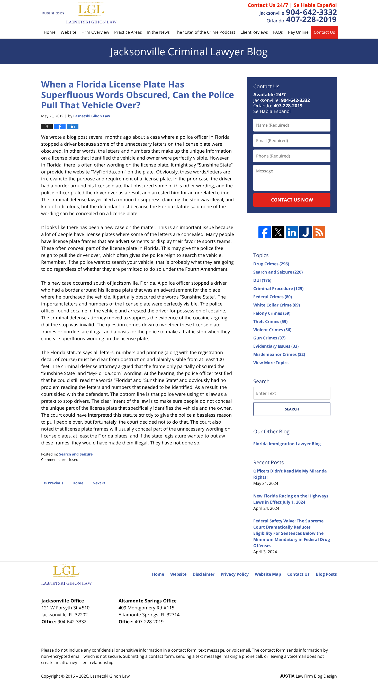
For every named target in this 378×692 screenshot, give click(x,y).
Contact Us (324, 32)
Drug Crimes (271, 264)
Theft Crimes (270, 321)
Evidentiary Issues (276, 346)
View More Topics (271, 362)
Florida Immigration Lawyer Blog (287, 443)
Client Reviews (254, 32)
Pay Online (298, 32)
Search (292, 409)
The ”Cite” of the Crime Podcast (205, 32)
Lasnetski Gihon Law (110, 676)
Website (68, 32)
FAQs (278, 32)
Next (99, 482)
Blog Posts (326, 574)
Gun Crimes (269, 338)
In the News (158, 32)
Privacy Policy (235, 574)
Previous (53, 482)
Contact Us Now (292, 200)
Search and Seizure (76, 454)
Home (50, 32)
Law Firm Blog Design (308, 676)
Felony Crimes (271, 313)
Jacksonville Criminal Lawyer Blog (78, 13)
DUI (262, 280)
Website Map (268, 574)
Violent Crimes (272, 329)
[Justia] (305, 232)
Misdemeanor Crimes (279, 354)
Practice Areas (128, 32)
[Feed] (319, 232)
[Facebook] (264, 232)
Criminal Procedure (278, 288)
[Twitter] (278, 232)
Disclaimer (203, 574)
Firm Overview (95, 32)
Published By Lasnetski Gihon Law (292, 13)
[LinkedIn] (292, 232)
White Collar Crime (276, 305)
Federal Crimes (272, 297)
